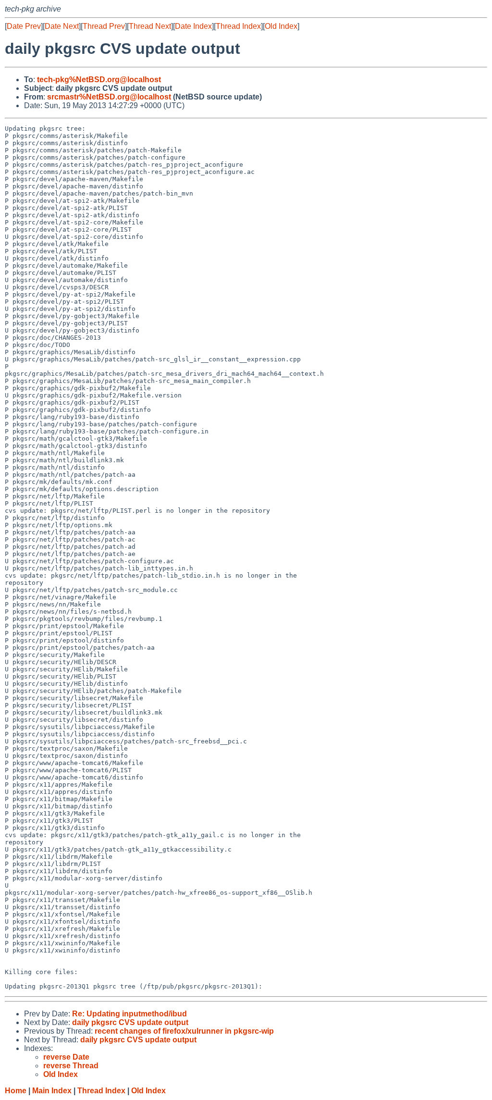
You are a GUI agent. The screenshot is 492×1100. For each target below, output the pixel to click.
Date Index (193, 26)
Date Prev (24, 26)
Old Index (281, 26)
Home (15, 1091)
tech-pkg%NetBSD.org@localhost (99, 79)
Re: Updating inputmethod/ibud (129, 1014)
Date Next (62, 26)
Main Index (52, 1091)
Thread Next (150, 26)
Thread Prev (104, 26)
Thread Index (238, 26)
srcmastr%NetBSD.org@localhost (109, 97)
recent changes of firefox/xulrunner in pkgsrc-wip (184, 1031)
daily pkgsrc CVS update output (130, 1022)
